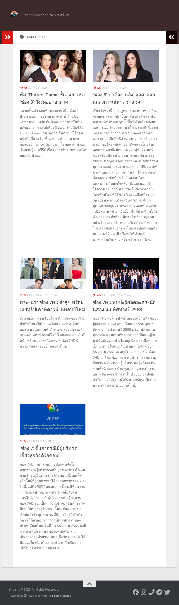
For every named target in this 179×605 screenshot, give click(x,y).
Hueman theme (61, 595)
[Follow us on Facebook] (136, 592)
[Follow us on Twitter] (167, 592)
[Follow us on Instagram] (144, 592)
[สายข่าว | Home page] (14, 14)
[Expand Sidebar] (7, 37)
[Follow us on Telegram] (159, 592)
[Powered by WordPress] (25, 595)
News (24, 88)
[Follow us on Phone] (151, 592)
